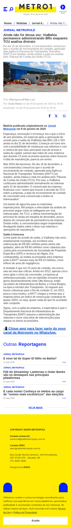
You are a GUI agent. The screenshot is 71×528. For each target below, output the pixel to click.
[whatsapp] (64, 116)
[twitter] (56, 116)
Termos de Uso (19, 512)
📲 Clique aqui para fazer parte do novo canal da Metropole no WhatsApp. (33, 334)
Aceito (36, 520)
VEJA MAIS (35, 408)
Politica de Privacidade (41, 512)
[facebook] (49, 116)
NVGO (26, 467)
